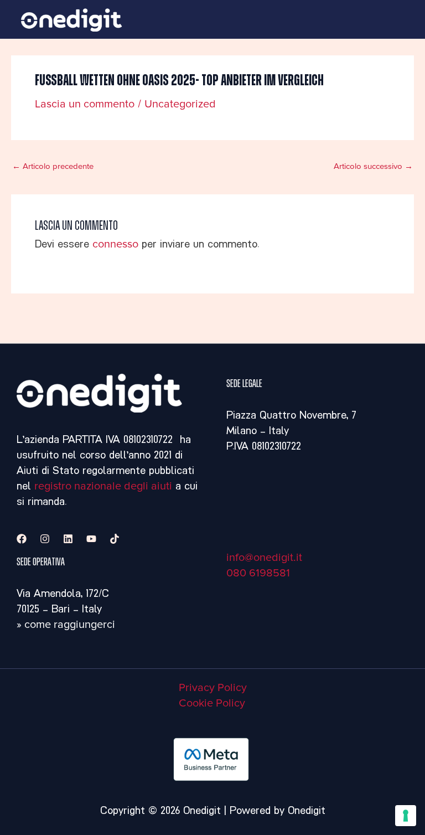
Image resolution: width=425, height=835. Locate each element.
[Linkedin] (68, 539)
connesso (115, 244)
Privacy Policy (213, 687)
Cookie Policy (212, 703)
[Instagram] (45, 539)
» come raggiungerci (66, 624)
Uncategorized (180, 104)
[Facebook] (22, 539)
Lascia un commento (84, 104)
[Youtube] (91, 539)
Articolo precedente (53, 166)
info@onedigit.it (264, 557)
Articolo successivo (373, 166)
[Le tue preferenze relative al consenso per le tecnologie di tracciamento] (405, 815)
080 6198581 (258, 573)
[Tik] (115, 539)
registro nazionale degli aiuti (103, 486)
